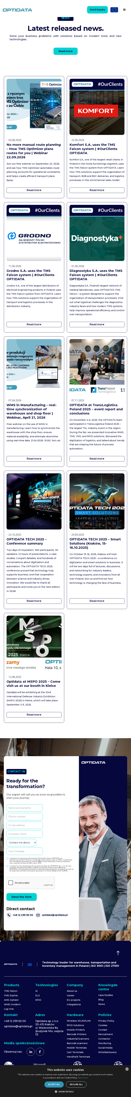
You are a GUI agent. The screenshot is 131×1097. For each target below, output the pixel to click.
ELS (37, 995)
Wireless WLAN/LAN (79, 1021)
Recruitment (105, 1034)
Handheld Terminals (78, 1056)
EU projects (73, 1000)
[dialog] (65, 1081)
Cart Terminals (75, 1052)
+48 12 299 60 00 (15, 1021)
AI (36, 991)
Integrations (74, 1004)
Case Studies (105, 995)
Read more (83, 1077)
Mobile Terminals (77, 1047)
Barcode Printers (76, 1034)
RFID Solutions (75, 1025)
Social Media (105, 1047)
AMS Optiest (11, 1000)
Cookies (103, 1025)
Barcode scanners (77, 1043)
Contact (102, 1030)
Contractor (104, 1038)
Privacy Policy (106, 1021)
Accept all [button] (54, 1084)
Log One (9, 1009)
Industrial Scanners (78, 1038)
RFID (38, 1000)
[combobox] (127, 1069)
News (101, 1004)
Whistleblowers (107, 1052)
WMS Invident (12, 1004)
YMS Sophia (11, 995)
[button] (124, 10)
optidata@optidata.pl (18, 1026)
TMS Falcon (11, 991)
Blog (101, 999)
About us (72, 991)
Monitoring (104, 1043)
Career (70, 995)
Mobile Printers (76, 1030)
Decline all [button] (76, 1084)
